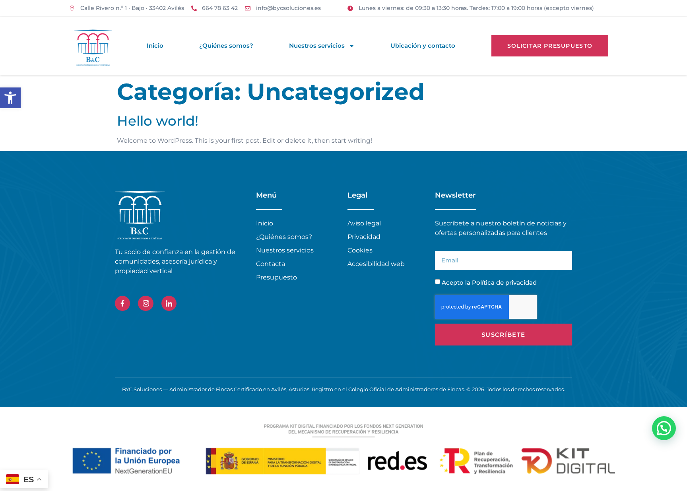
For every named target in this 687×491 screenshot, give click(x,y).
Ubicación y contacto (422, 45)
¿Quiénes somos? (226, 45)
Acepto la (489, 282)
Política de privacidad (504, 282)
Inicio (155, 45)
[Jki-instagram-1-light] (145, 303)
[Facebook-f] (122, 303)
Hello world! (157, 121)
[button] (10, 97)
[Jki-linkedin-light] (169, 303)
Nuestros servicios (317, 45)
